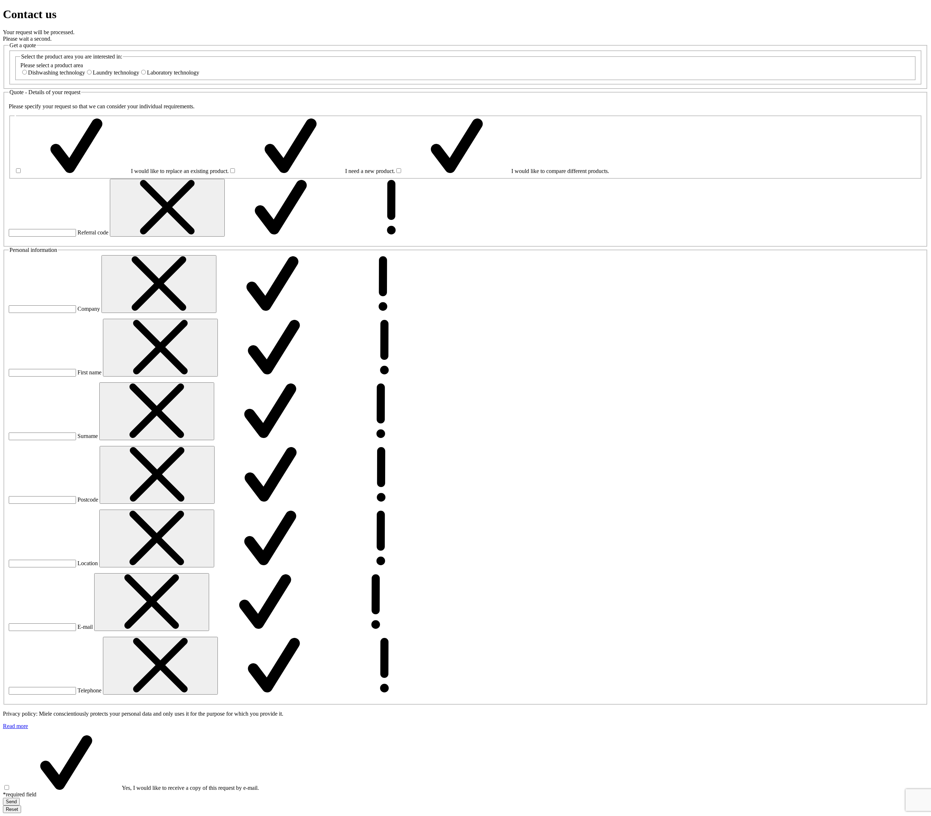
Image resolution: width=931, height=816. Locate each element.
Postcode (87, 500)
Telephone (89, 690)
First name (89, 372)
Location (87, 563)
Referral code (92, 232)
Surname (87, 436)
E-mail (85, 627)
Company (88, 309)
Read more (15, 726)
